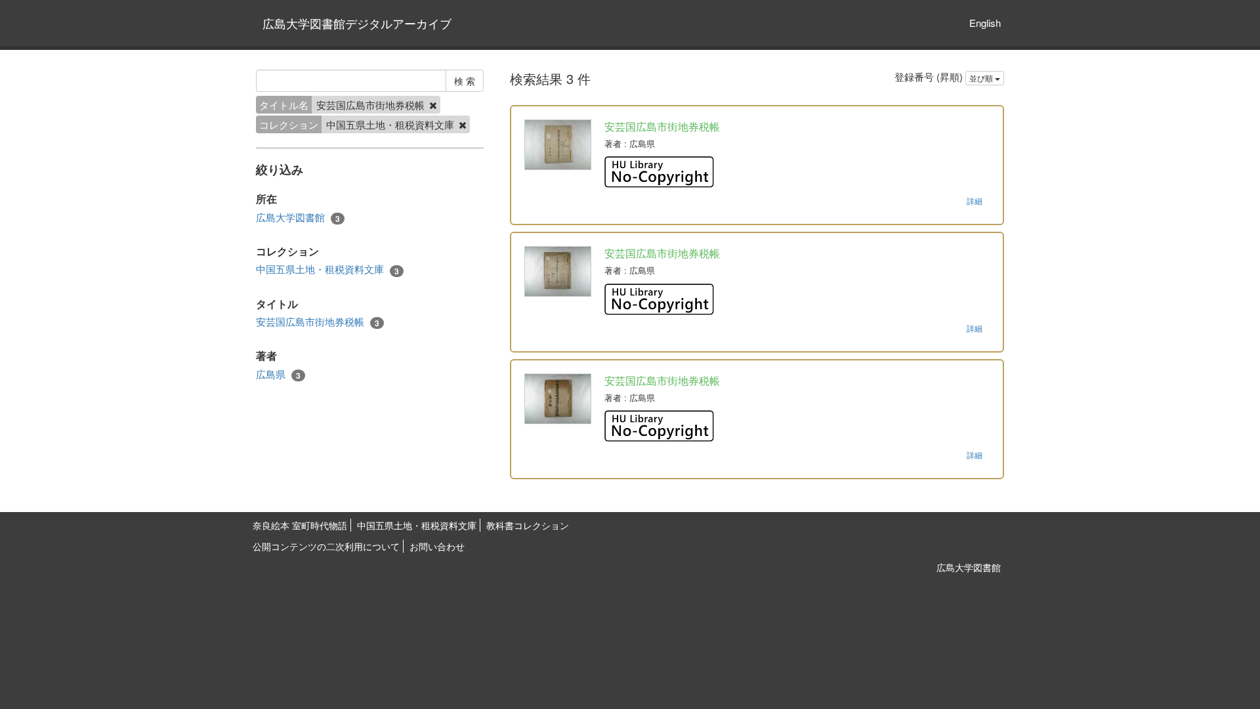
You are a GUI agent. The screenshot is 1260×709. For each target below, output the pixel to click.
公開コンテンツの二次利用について (326, 546)
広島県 (278, 374)
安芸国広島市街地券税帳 (317, 321)
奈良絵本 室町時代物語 (300, 525)
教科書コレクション (527, 525)
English (985, 23)
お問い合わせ (437, 546)
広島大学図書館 (298, 217)
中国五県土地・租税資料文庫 (327, 269)
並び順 (982, 77)
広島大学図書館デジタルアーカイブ (357, 23)
